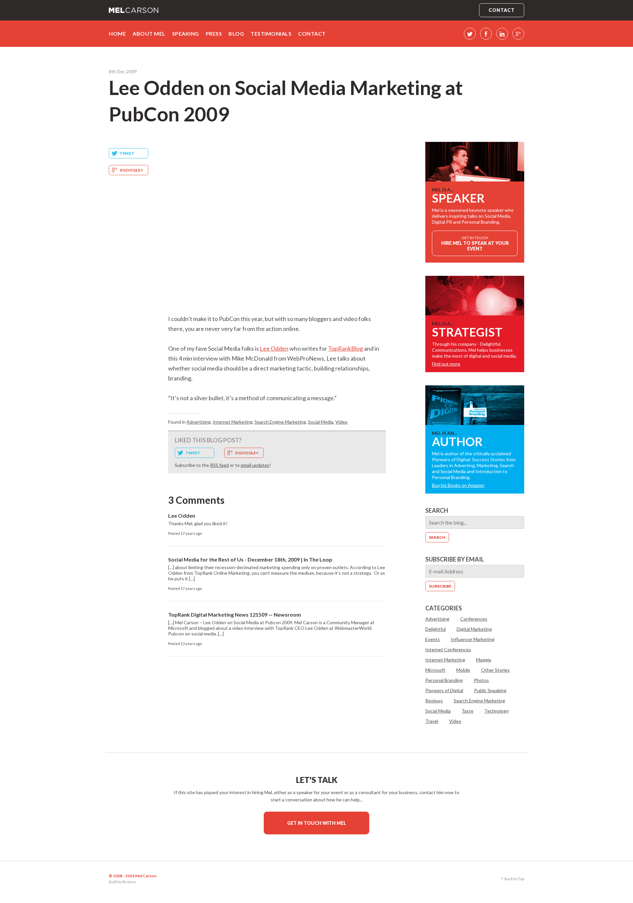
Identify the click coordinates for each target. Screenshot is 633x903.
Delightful (435, 629)
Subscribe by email (454, 559)
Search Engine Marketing (280, 422)
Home (117, 33)
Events (432, 639)
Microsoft (435, 670)
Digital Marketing (474, 629)
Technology (496, 711)
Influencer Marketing (473, 639)
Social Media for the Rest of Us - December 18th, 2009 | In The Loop (250, 559)
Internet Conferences (448, 649)
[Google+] (518, 34)
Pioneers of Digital (444, 690)
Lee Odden (274, 348)
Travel (431, 721)
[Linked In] (502, 34)
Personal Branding (444, 680)
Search (436, 510)
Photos (481, 680)
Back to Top (514, 878)
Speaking (185, 33)
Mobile (463, 670)
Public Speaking (490, 690)
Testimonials (271, 33)
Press (214, 33)
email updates (255, 465)
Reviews (434, 700)
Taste (467, 711)
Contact (502, 10)
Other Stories (495, 670)
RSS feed (219, 465)
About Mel (149, 33)
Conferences (473, 619)
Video (341, 422)
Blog (236, 33)
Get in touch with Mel (316, 823)
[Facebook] (486, 34)
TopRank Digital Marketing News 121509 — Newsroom (234, 614)
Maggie (483, 659)
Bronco (129, 881)
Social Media (320, 422)
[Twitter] (470, 34)
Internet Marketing (233, 422)
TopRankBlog (345, 348)
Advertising (199, 422)
